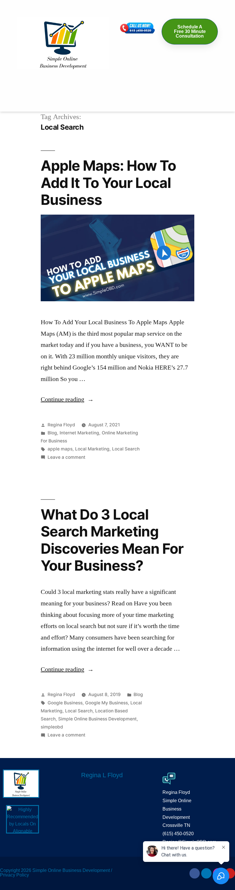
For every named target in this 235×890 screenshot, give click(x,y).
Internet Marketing (79, 433)
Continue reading (67, 399)
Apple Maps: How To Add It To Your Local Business (108, 182)
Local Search (126, 449)
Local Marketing (92, 449)
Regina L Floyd (102, 775)
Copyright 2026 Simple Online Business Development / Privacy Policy (56, 872)
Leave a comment (66, 457)
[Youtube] (230, 873)
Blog (52, 433)
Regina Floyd (61, 424)
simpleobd (52, 727)
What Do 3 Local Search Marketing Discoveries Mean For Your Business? (112, 540)
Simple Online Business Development (97, 719)
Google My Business (106, 703)
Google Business (65, 703)
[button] (117, 77)
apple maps (60, 449)
